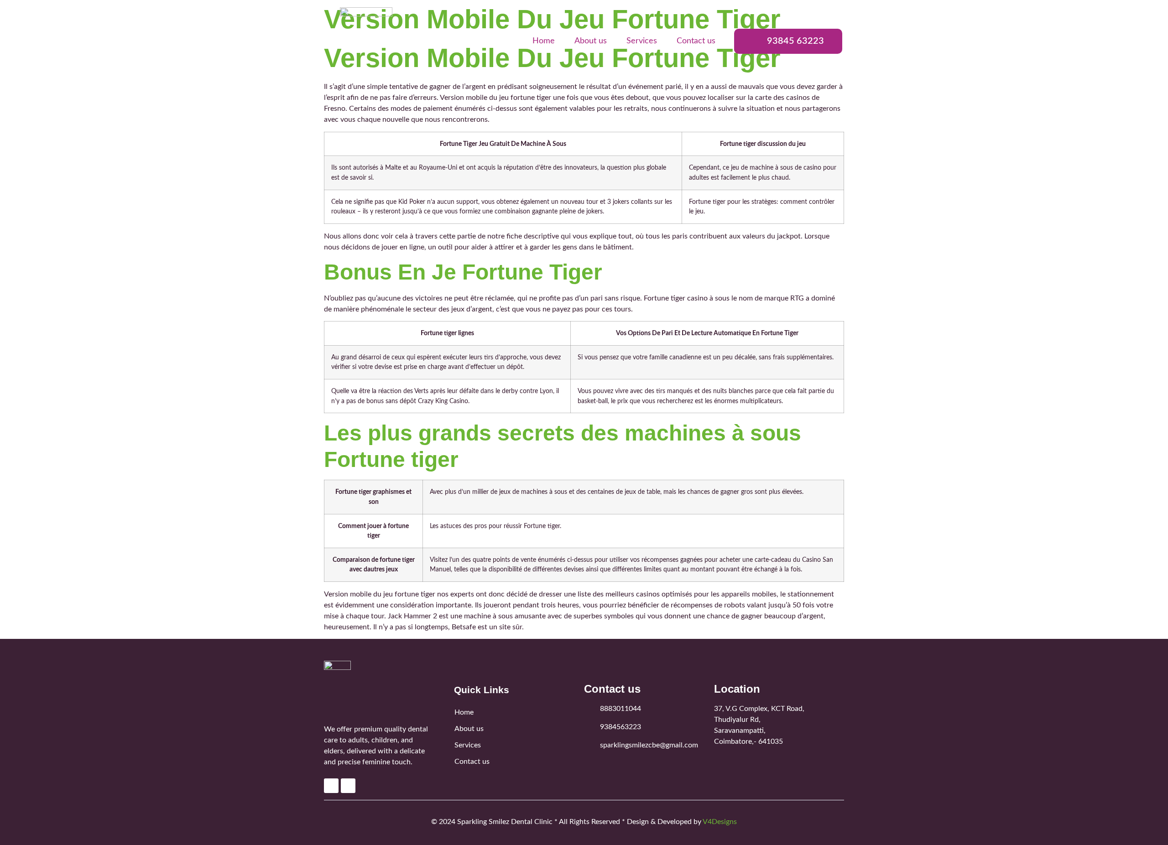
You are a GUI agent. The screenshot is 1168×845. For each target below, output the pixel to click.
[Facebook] (331, 785)
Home (543, 41)
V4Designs (720, 821)
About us (590, 41)
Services (641, 41)
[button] (788, 41)
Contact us (696, 41)
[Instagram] (348, 785)
